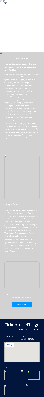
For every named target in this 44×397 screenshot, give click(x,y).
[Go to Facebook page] (28, 325)
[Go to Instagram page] (36, 325)
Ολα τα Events (21, 304)
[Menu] (39, 4)
